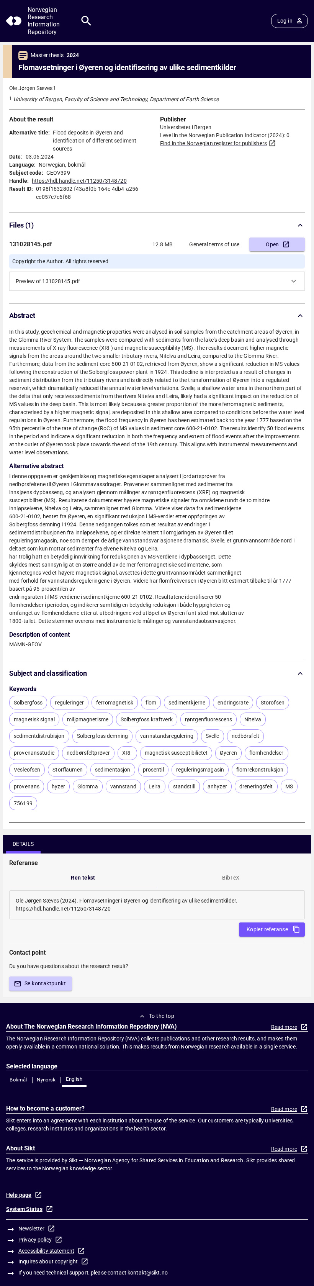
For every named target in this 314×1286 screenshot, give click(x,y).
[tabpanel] (157, 904)
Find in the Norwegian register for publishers (213, 143)
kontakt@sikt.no (148, 1273)
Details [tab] (23, 844)
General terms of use (214, 244)
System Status (24, 1209)
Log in (285, 21)
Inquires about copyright (48, 1261)
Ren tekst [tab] (83, 878)
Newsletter (31, 1228)
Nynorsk (46, 1080)
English (74, 1079)
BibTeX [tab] (230, 878)
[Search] (86, 21)
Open (272, 244)
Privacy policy (35, 1240)
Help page (18, 1195)
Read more (284, 1027)
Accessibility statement (46, 1251)
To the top (161, 1016)
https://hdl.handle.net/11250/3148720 (79, 181)
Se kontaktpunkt (45, 983)
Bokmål (18, 1080)
